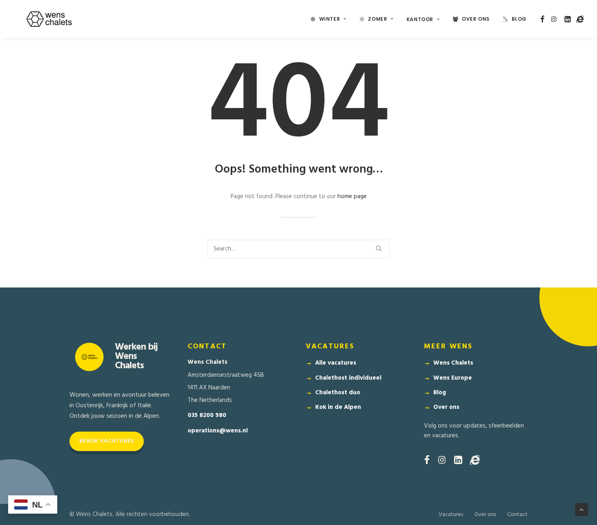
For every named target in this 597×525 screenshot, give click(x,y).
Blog (519, 18)
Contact (517, 514)
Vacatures (451, 514)
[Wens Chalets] (49, 19)
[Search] (298, 249)
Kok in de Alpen (338, 407)
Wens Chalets (453, 363)
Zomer (377, 18)
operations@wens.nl (218, 431)
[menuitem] (328, 19)
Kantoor (420, 19)
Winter (329, 18)
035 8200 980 (207, 415)
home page (352, 196)
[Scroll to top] (581, 509)
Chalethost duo (337, 393)
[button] (542, 19)
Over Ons (476, 18)
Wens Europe (452, 378)
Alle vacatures (335, 363)
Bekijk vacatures (106, 441)
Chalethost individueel (348, 378)
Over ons (446, 407)
